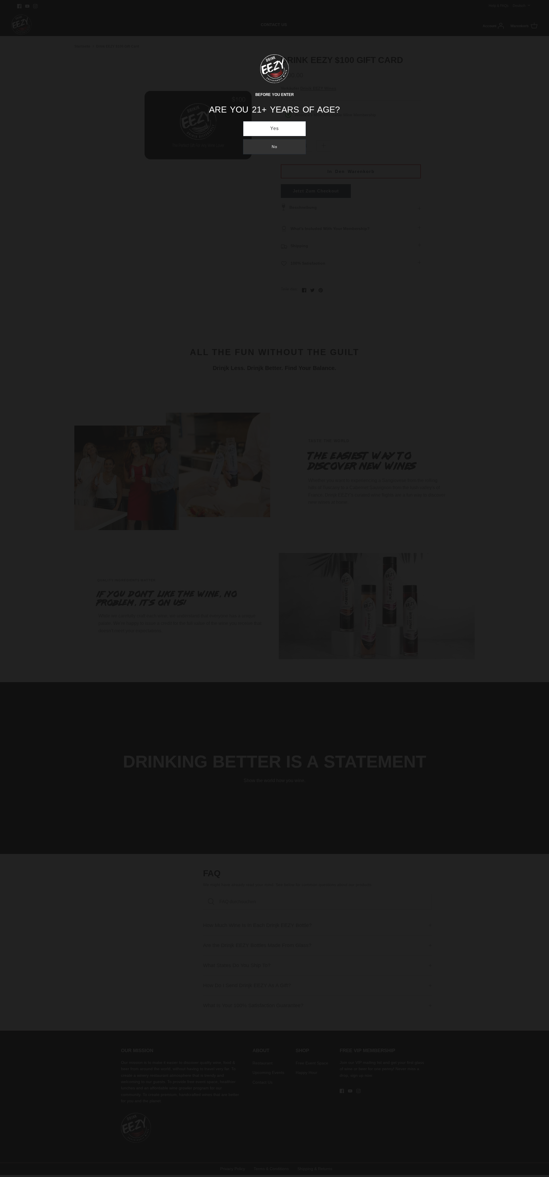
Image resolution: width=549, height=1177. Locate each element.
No (274, 146)
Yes (274, 128)
